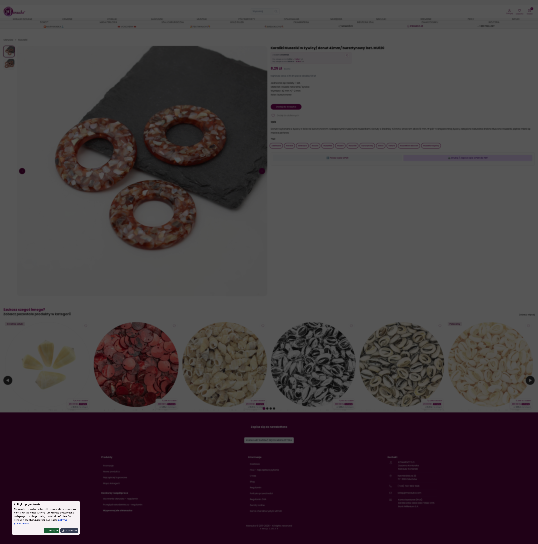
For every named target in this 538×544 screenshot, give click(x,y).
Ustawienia (71, 530)
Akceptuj (53, 530)
